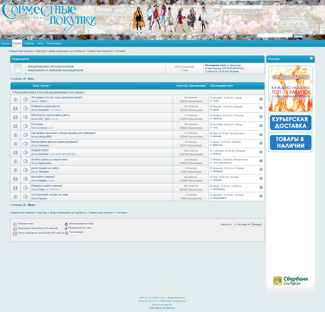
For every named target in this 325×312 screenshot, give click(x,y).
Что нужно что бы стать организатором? (56, 97)
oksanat (217, 136)
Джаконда (235, 65)
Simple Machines (176, 298)
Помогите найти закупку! (46, 185)
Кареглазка (45, 163)
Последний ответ (221, 85)
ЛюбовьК (44, 171)
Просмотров (197, 85)
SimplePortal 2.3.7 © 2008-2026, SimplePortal (161, 301)
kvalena (217, 153)
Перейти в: (226, 224)
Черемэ (43, 198)
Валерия (43, 154)
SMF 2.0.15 (145, 298)
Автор (45, 85)
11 (70, 154)
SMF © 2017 (159, 298)
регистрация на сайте (45, 168)
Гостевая (37, 124)
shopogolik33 (220, 198)
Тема (35, 85)
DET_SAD (44, 119)
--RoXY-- (43, 101)
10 (68, 154)
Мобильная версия (162, 304)
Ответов (181, 85)
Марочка (217, 145)
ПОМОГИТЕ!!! (39, 150)
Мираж (42, 180)
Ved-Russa (219, 189)
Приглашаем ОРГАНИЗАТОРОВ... (226, 68)
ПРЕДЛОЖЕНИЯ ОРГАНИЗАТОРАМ (51, 66)
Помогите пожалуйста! (45, 106)
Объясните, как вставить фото (50, 115)
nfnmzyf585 (45, 136)
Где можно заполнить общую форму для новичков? (63, 133)
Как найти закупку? (43, 176)
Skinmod (170, 308)
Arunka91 (44, 109)
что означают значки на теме (49, 194)
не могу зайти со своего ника (49, 159)
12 (73, 154)
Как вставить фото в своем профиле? (54, 141)
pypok (216, 109)
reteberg (217, 118)
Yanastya (44, 145)
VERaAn (217, 180)
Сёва (41, 189)
